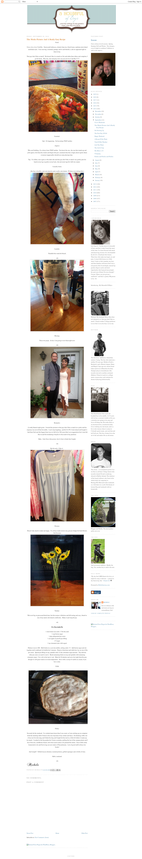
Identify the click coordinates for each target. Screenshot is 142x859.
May (96, 169)
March (97, 175)
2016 (95, 103)
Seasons (94, 40)
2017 (95, 100)
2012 (95, 187)
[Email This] (51, 770)
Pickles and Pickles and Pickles (104, 156)
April (97, 172)
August (97, 160)
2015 (95, 106)
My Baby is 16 (99, 151)
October (97, 117)
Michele (106, 602)
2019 (95, 94)
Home (57, 833)
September (98, 120)
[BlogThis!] (53, 770)
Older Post (84, 833)
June (96, 166)
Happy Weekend (99, 136)
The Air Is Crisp (99, 148)
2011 (95, 190)
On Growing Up (99, 130)
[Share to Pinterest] (59, 770)
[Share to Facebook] (57, 770)
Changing (98, 154)
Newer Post (30, 833)
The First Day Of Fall (101, 133)
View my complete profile (100, 613)
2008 (95, 198)
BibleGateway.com (104, 585)
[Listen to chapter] (111, 581)
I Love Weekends (100, 122)
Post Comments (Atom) (42, 837)
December (98, 111)
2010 (95, 193)
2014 (95, 109)
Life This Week (99, 145)
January (97, 180)
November (98, 114)
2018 (95, 97)
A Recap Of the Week (101, 139)
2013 (95, 184)
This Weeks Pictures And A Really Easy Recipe (46, 39)
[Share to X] (55, 770)
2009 (95, 196)
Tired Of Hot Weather (101, 142)
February (98, 177)
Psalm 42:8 (107, 581)
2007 (95, 201)
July (96, 163)
